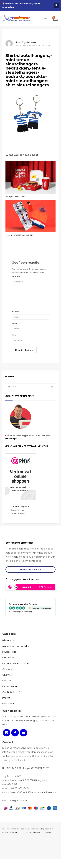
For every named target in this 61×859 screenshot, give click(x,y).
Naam (15, 311)
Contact (7, 742)
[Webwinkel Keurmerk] (20, 476)
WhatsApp (11, 438)
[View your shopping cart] (55, 18)
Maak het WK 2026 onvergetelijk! (19, 235)
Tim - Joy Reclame (26, 42)
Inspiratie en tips (18, 513)
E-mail (15, 323)
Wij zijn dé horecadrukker (16, 197)
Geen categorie (17, 510)
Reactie (16, 276)
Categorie (9, 633)
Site (14, 335)
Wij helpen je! (11, 710)
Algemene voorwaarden (26, 832)
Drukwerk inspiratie (20, 506)
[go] (52, 387)
